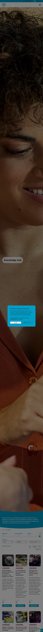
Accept (15, 322)
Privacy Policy (27, 314)
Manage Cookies (27, 322)
